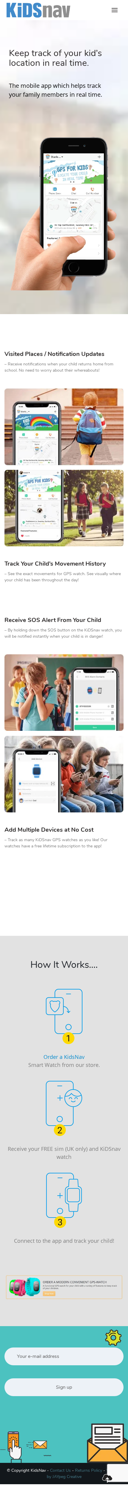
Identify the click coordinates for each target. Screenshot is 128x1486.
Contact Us (60, 1470)
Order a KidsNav (64, 1056)
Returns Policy (88, 1470)
